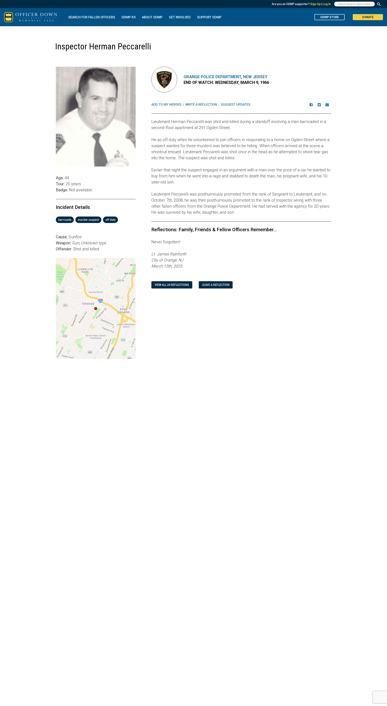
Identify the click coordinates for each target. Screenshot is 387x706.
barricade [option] (64, 219)
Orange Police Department (212, 76)
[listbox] (96, 220)
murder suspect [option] (88, 219)
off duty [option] (110, 219)
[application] (96, 308)
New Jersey (255, 76)
